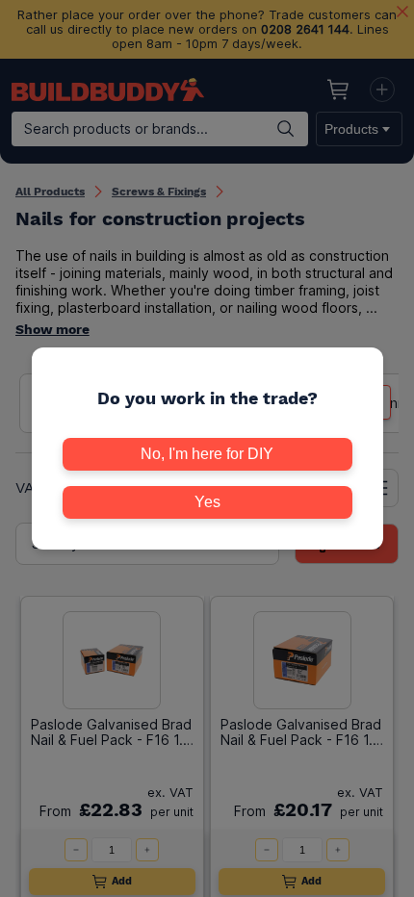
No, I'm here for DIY (207, 454)
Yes (207, 502)
